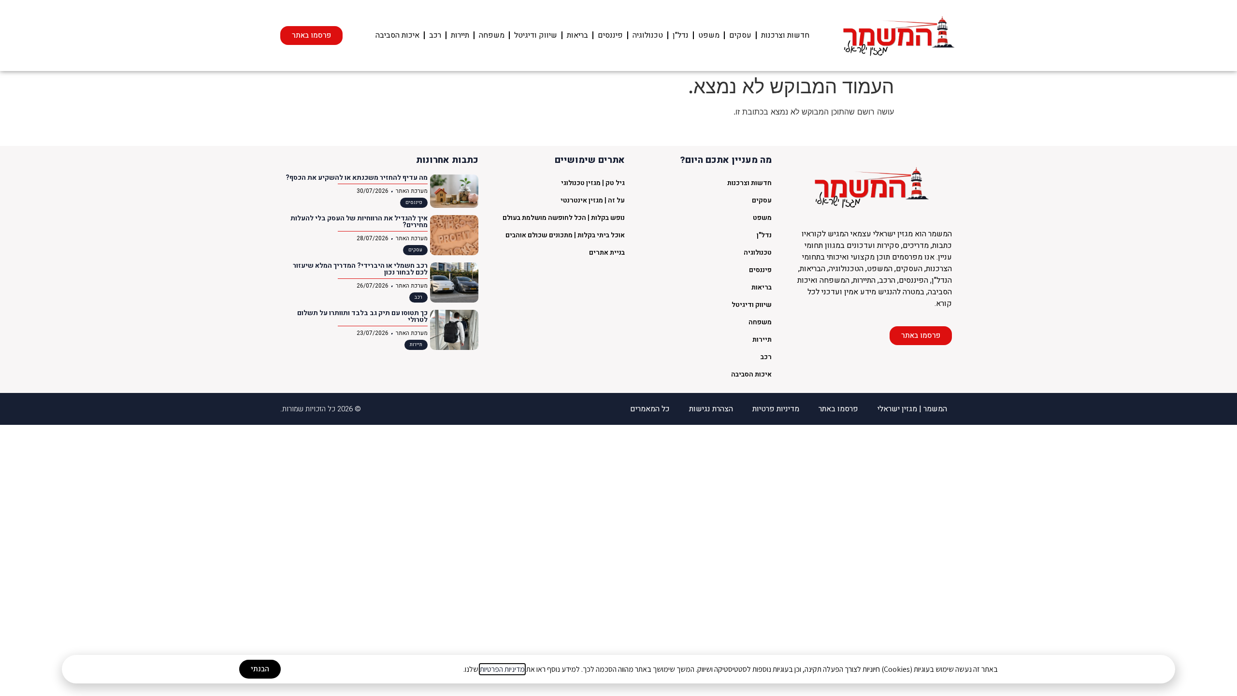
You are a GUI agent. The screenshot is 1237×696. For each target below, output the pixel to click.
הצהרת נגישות (711, 409)
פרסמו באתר (838, 409)
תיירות (460, 35)
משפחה (491, 35)
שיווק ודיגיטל (535, 35)
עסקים (740, 35)
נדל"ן (681, 35)
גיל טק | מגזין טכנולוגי (593, 183)
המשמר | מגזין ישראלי (912, 409)
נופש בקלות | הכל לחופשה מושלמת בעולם (564, 218)
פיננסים (610, 35)
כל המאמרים (650, 409)
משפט (708, 35)
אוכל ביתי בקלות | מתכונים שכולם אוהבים (565, 235)
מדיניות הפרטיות (502, 669)
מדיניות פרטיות (775, 409)
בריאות (577, 35)
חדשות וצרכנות (785, 35)
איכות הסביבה (397, 35)
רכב (435, 35)
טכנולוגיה (648, 35)
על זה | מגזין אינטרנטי (593, 200)
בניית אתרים (607, 252)
